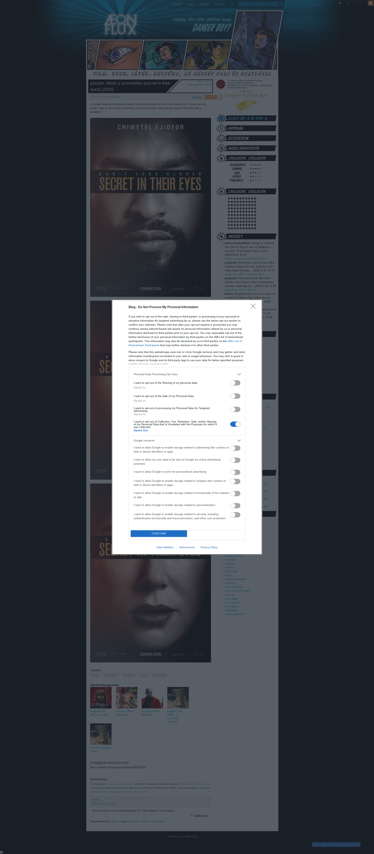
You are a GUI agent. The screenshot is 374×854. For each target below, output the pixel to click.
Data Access (187, 547)
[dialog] (187, 427)
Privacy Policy (209, 547)
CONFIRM (159, 533)
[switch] (235, 382)
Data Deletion (165, 547)
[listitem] (187, 374)
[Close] (254, 307)
